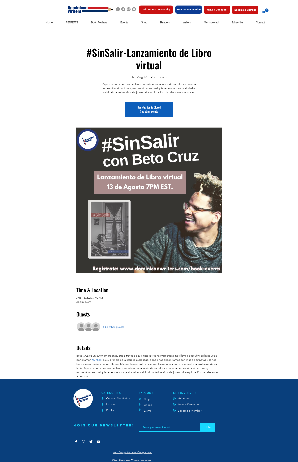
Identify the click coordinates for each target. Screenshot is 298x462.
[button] (265, 10)
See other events (149, 111)
